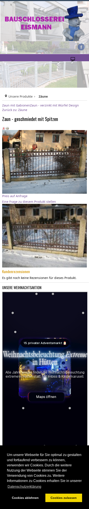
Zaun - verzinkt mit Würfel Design (54, 105)
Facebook (81, 46)
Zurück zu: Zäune (14, 110)
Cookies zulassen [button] (64, 497)
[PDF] (4, 128)
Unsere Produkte (20, 96)
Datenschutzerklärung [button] (24, 486)
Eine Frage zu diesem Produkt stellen (29, 202)
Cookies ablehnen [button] (25, 497)
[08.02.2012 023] (45, 235)
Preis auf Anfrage (14, 196)
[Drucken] (7, 128)
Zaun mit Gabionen (16, 105)
